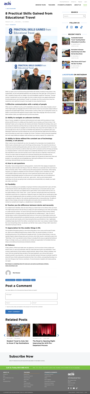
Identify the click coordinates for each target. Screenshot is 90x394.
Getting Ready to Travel (49, 384)
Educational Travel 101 (28, 376)
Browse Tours (41, 5)
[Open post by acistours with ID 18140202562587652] (68, 95)
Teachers (51, 5)
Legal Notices (72, 392)
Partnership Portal (6, 381)
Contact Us (73, 1)
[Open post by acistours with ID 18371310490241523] (68, 83)
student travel (26, 280)
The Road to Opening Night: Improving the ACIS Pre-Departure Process (44, 343)
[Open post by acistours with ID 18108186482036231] (81, 108)
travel (33, 280)
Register (80, 1)
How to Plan (26, 379)
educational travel (10, 280)
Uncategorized (13, 24)
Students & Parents (65, 5)
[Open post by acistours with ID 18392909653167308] (68, 108)
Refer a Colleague (27, 386)
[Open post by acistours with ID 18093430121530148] (81, 95)
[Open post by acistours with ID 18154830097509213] (81, 83)
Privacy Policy (79, 392)
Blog (85, 5)
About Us (77, 5)
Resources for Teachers (28, 384)
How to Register (48, 379)
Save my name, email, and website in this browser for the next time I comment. (25, 306)
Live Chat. (77, 367)
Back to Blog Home (11, 8)
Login (85, 1)
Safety (25, 381)
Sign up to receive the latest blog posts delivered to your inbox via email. (27, 360)
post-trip (19, 280)
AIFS (4, 379)
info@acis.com (71, 385)
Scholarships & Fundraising (50, 381)
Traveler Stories (48, 376)
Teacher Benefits (27, 383)
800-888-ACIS (23, 368)
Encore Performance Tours (8, 377)
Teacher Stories (27, 377)
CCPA (86, 392)
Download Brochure (64, 1)
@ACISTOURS (67, 75)
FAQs (46, 386)
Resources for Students (49, 383)
